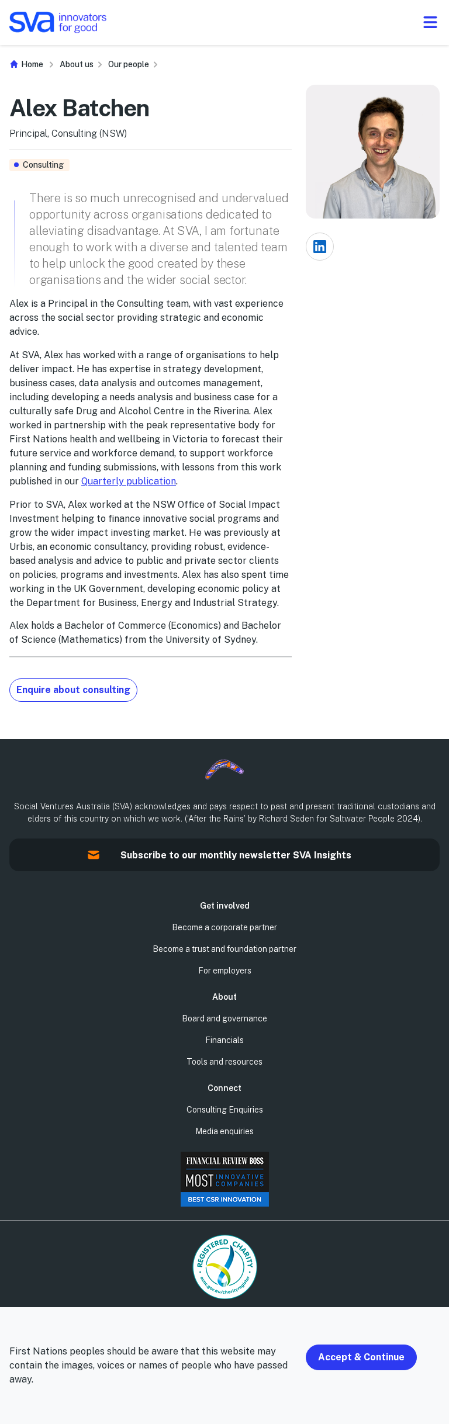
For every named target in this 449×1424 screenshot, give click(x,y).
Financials (224, 1040)
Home (31, 64)
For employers (224, 970)
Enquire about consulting (73, 689)
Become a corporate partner (224, 927)
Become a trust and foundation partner (224, 949)
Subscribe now (14, 862)
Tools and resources (224, 1061)
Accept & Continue (361, 1357)
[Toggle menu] (430, 22)
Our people (128, 64)
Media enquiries (224, 1131)
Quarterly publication (128, 481)
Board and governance (224, 1018)
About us (77, 64)
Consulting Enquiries (224, 1109)
